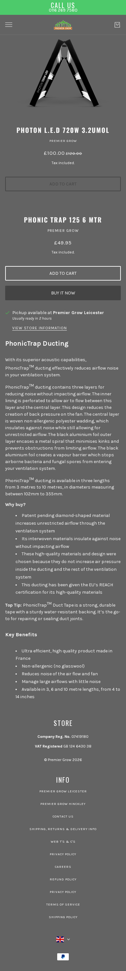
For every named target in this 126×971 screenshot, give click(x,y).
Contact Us (63, 816)
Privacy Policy (63, 854)
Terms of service (63, 905)
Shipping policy (63, 917)
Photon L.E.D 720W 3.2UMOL (63, 130)
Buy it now (63, 293)
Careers (63, 867)
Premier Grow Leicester (78, 312)
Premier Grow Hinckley (63, 804)
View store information (39, 328)
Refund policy (63, 879)
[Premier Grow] (63, 25)
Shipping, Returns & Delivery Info (63, 829)
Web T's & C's (63, 842)
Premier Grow (63, 141)
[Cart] (117, 24)
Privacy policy (63, 892)
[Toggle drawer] (8, 25)
